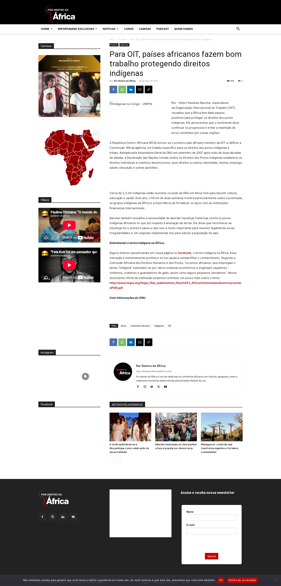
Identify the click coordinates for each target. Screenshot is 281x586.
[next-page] (118, 459)
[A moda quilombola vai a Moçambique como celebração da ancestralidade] (130, 427)
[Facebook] (113, 89)
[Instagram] (146, 387)
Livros (129, 29)
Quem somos (183, 29)
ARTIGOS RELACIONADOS (127, 404)
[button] (238, 29)
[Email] (140, 89)
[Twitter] (160, 387)
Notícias (109, 29)
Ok (221, 580)
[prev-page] (112, 459)
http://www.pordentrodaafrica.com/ (154, 371)
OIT (169, 325)
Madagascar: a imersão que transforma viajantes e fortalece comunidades (219, 448)
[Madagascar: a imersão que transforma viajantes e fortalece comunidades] (222, 427)
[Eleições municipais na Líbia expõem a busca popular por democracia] (176, 427)
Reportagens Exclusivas (76, 29)
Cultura (123, 39)
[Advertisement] (176, 181)
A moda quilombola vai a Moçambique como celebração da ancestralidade (129, 448)
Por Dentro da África (125, 80)
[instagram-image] (53, 375)
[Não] (276, 580)
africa (123, 325)
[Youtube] (167, 387)
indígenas (159, 325)
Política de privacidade (242, 580)
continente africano (140, 325)
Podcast (162, 29)
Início (112, 39)
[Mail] (153, 387)
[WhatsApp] (122, 89)
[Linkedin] (131, 89)
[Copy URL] (148, 89)
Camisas (145, 29)
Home (45, 29)
